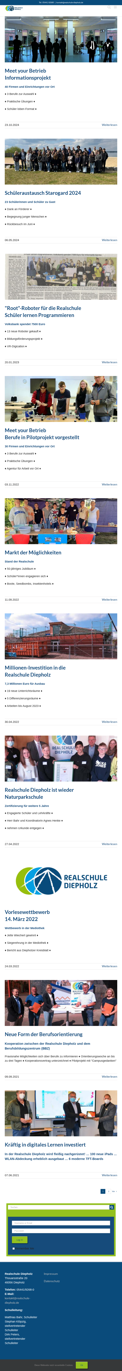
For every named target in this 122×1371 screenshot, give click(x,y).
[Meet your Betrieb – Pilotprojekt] (61, 399)
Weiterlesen (109, 125)
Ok (81, 1365)
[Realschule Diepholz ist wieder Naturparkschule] (61, 759)
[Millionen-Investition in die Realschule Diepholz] (61, 636)
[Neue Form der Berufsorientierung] (61, 1003)
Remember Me (24, 1248)
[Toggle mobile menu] (115, 7)
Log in (20, 1239)
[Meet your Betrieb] (61, 39)
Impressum (51, 1274)
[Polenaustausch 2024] (61, 162)
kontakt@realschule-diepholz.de (69, 3)
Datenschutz (52, 1281)
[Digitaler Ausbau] (61, 1113)
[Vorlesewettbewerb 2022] (61, 881)
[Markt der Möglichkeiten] (61, 521)
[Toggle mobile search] (109, 7)
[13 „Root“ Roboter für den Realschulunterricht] (61, 277)
